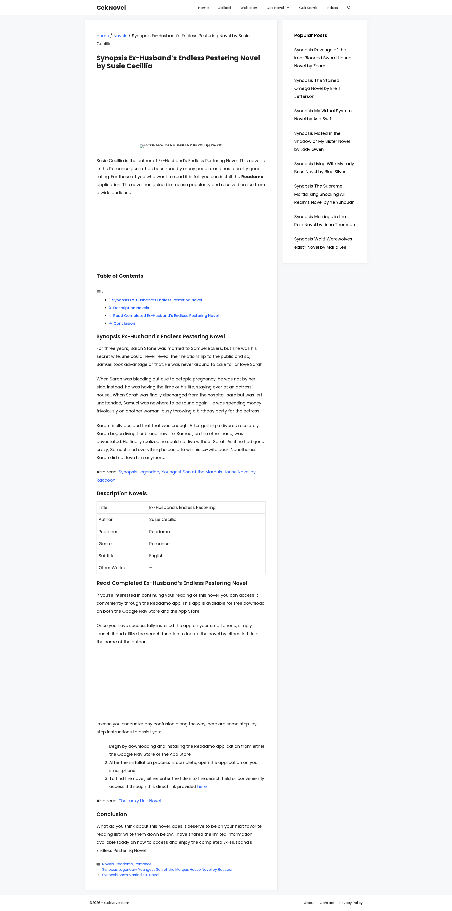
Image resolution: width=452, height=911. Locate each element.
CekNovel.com (116, 902)
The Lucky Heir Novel (140, 801)
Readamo (124, 864)
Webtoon (248, 7)
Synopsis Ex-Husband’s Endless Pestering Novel (157, 300)
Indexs (332, 7)
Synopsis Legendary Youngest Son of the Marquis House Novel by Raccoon (168, 869)
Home (203, 7)
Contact (327, 902)
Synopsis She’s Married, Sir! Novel (130, 874)
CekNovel (111, 8)
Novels (120, 36)
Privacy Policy (351, 902)
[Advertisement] (181, 103)
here (202, 786)
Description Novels (131, 308)
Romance (143, 864)
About (309, 902)
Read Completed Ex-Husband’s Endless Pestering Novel (166, 315)
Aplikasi (224, 7)
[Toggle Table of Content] (100, 292)
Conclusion (124, 323)
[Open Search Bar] (349, 7)
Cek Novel (275, 7)
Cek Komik (308, 7)
